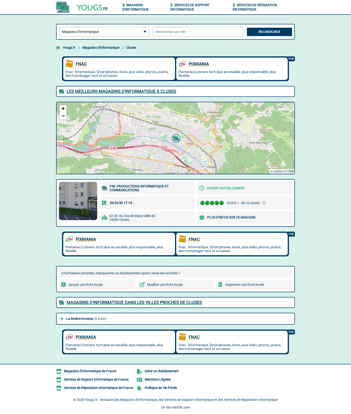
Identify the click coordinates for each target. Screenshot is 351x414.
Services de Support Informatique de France (96, 379)
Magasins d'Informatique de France (90, 371)
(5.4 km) (86, 319)
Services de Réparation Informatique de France (98, 388)
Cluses (131, 47)
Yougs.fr (69, 47)
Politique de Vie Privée (161, 388)
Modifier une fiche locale (165, 285)
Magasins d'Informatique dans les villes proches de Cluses (134, 302)
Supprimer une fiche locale (244, 285)
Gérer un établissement (162, 371)
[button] (175, 138)
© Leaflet (276, 171)
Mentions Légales (158, 379)
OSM (290, 171)
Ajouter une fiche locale (86, 285)
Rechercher (269, 32)
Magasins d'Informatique (100, 47)
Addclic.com (181, 407)
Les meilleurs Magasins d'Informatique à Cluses (121, 91)
